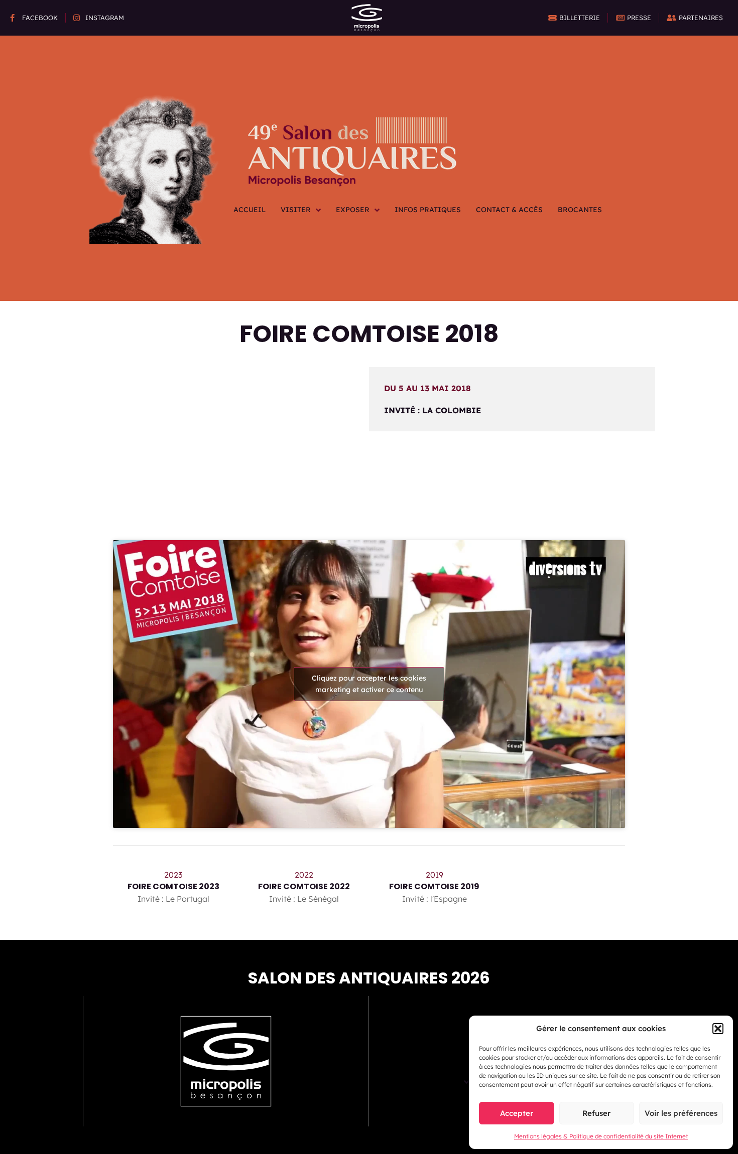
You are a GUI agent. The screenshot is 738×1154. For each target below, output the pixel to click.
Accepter (516, 1113)
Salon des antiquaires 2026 (369, 977)
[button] (718, 1029)
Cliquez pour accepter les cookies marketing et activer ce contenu (369, 684)
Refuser (596, 1113)
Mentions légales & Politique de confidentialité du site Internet (601, 1136)
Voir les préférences (681, 1113)
